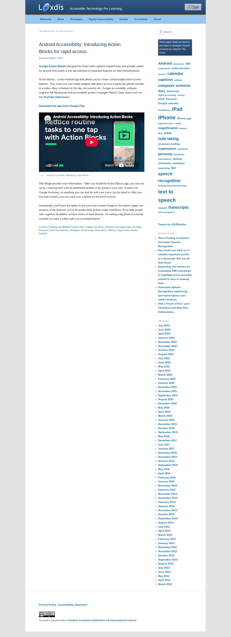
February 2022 (167, 378)
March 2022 (165, 374)
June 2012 (164, 571)
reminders (179, 163)
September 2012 (168, 559)
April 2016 (164, 473)
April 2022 (164, 370)
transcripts (178, 207)
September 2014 (168, 497)
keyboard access (166, 123)
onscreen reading (169, 143)
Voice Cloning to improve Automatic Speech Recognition (173, 242)
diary (161, 91)
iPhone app (184, 118)
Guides (123, 19)
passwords (183, 149)
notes (168, 133)
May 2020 (164, 407)
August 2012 (166, 563)
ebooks (181, 95)
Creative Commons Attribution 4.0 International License (102, 620)
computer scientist (174, 86)
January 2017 (166, 448)
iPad (177, 109)
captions (165, 80)
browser (162, 74)
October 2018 (166, 428)
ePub (161, 98)
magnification (168, 128)
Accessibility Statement (72, 604)
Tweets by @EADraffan (172, 224)
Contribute (140, 19)
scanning (164, 168)
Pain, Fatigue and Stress (92, 227)
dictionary (173, 91)
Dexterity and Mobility (59, 227)
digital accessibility (167, 95)
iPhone (167, 117)
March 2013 (165, 534)
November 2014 (167, 493)
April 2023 (164, 333)
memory (183, 128)
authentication (181, 68)
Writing (111, 230)
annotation (178, 64)
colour (178, 80)
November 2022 (167, 346)
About (157, 19)
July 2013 (164, 526)
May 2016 (164, 469)
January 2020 (166, 419)
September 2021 (168, 395)
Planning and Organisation (118, 227)
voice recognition (166, 212)
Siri (173, 168)
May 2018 (164, 436)
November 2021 (167, 391)
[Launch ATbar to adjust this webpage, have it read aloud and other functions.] (193, 7)
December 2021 (167, 387)
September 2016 (168, 465)
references (164, 163)
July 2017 (164, 444)
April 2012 (164, 580)
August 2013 (166, 522)
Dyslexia (75, 227)
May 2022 (164, 366)
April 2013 (164, 530)
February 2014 (167, 502)
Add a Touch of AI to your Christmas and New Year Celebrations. (174, 307)
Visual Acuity (87, 230)
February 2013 (167, 539)
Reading (137, 227)
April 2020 (164, 411)
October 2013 (166, 514)
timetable (162, 208)
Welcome (45, 19)
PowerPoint (178, 154)
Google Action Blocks (53, 66)
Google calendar (168, 103)
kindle (178, 123)
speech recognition (169, 177)
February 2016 (167, 477)
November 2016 (167, 456)
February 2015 (167, 489)
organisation (167, 148)
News (60, 19)
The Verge (45, 183)
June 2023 (164, 329)
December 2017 (167, 440)
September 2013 (168, 518)
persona (165, 154)
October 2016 (166, 461)
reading (177, 158)
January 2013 (166, 543)
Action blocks (130, 230)
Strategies (76, 19)
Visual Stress (100, 230)
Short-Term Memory (59, 230)
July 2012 (164, 567)
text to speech (167, 196)
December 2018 (167, 424)
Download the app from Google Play (62, 105)
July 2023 (164, 325)
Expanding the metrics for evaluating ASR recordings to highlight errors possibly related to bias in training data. (175, 274)
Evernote (171, 98)
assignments (164, 68)
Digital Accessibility (101, 19)
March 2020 (165, 415)
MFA (160, 133)
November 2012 (167, 551)
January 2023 (166, 337)
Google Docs (164, 110)
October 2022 (166, 350)
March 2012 (165, 584)
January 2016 (166, 481)
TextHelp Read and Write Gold (172, 186)
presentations (164, 159)
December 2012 (167, 547)
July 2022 (164, 358)
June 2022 (164, 362)
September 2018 (168, 432)
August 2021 (166, 399)
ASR (187, 63)
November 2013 (167, 510)
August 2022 (166, 354)
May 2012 (164, 576)
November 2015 (167, 485)
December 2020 (167, 403)
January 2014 (166, 506)
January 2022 (166, 382)
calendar (175, 73)
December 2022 (167, 341)
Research (44, 230)
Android (43, 233)
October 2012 (166, 555)
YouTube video (52, 97)
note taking (168, 138)
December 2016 (167, 452)
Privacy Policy (47, 604)
